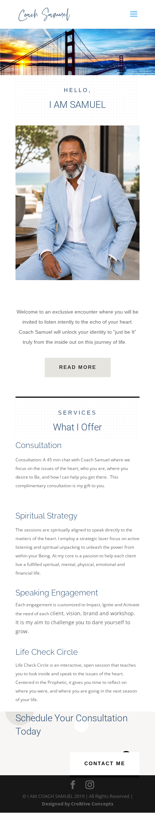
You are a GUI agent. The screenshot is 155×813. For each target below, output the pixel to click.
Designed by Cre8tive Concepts (77, 803)
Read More (77, 367)
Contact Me (104, 763)
